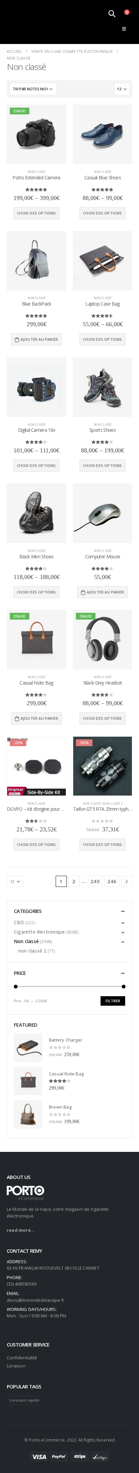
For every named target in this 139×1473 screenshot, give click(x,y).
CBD (19, 922)
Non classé (37, 172)
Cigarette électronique (39, 932)
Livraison (16, 1366)
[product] (102, 134)
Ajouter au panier (39, 339)
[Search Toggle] (112, 13)
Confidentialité (22, 1358)
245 (95, 881)
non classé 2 (112, 803)
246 (112, 881)
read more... (21, 1230)
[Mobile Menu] (124, 29)
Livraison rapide (24, 1400)
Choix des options (36, 213)
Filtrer (113, 1000)
